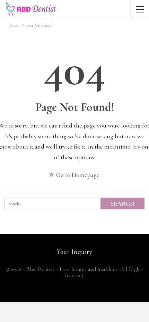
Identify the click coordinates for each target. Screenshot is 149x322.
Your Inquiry (74, 252)
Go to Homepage (77, 175)
